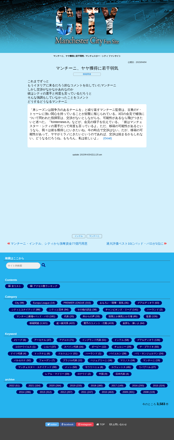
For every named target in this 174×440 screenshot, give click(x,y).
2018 (93, 385)
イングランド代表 (91, 340)
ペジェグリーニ (98, 360)
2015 (155, 385)
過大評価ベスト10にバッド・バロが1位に (134, 243)
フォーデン (45, 360)
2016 (135, 385)
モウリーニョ (92, 367)
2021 (31, 385)
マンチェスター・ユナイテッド (34, 367)
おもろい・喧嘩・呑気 (112, 302)
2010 (104, 392)
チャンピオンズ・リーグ (119, 309)
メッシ (68, 367)
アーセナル (40, 340)
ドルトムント (65, 353)
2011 (83, 392)
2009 (125, 392)
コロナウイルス (23, 346)
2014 (21, 392)
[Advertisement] (87, 198)
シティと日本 (56, 309)
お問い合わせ (119, 424)
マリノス (125, 360)
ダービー (96, 346)
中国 (101, 373)
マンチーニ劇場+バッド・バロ (32, 316)
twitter (53, 424)
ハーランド (153, 309)
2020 (52, 385)
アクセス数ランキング (45, 286)
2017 (114, 385)
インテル (79, 236)
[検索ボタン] (44, 265)
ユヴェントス (118, 367)
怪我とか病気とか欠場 (120, 316)
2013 (42, 392)
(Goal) (107, 138)
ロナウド (82, 373)
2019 (72, 385)
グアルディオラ (145, 302)
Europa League (41, 302)
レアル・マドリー (54, 373)
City (17, 302)
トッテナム (40, 353)
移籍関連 (87, 74)
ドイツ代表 (16, 353)
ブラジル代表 (70, 360)
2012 (63, 392)
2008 (146, 392)
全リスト (16, 286)
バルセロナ (20, 360)
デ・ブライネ (147, 346)
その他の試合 (84, 309)
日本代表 (120, 373)
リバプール (145, 367)
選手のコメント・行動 (95, 323)
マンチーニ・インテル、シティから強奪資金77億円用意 (49, 243)
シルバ (47, 346)
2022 (12, 385)
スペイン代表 (71, 346)
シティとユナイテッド (23, 309)
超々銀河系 (62, 323)
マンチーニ (94, 236)
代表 (66, 316)
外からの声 (89, 316)
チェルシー (120, 346)
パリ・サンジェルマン (146, 353)
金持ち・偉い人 (131, 323)
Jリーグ (18, 340)
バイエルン (115, 353)
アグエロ (64, 340)
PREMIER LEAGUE (74, 302)
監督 (148, 316)
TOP (102, 424)
